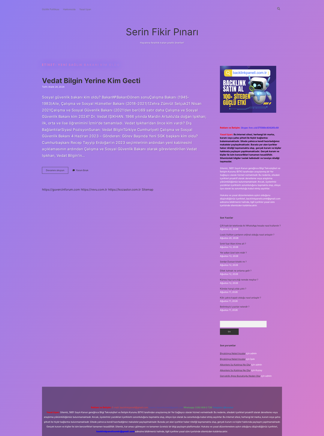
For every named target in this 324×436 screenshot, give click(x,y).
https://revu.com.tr (94, 189)
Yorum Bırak (82, 170)
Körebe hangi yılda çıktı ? (233, 288)
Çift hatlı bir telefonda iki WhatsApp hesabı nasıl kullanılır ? (250, 225)
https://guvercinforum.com (61, 189)
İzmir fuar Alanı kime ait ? (233, 243)
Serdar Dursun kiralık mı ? (233, 261)
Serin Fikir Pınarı (162, 32)
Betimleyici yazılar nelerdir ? (234, 306)
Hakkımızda (69, 9)
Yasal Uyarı (85, 9)
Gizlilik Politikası (50, 9)
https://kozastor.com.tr (124, 189)
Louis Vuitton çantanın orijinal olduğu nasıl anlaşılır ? (247, 234)
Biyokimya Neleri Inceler (232, 353)
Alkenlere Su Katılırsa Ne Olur (235, 364)
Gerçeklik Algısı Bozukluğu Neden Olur (240, 375)
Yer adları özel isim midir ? (233, 252)
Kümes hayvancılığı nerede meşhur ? (239, 279)
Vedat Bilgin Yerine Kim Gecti (91, 80)
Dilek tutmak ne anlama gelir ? (235, 270)
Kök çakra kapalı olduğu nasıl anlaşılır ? (240, 297)
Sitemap (147, 189)
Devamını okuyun (57, 171)
